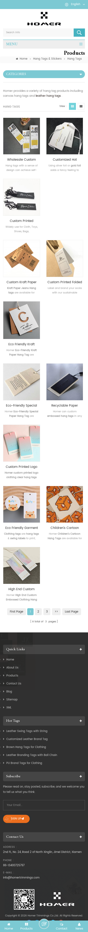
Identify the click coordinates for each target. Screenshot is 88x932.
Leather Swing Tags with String (26, 731)
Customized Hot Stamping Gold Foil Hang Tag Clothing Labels (64, 159)
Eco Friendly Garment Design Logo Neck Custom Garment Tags (21, 528)
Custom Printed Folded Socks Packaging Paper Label (64, 282)
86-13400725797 (14, 865)
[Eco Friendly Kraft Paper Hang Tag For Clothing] (21, 320)
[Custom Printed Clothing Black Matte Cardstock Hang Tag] (21, 197)
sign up (16, 819)
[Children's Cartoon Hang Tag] (64, 504)
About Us (12, 668)
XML (8, 708)
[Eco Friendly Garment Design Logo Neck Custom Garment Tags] (21, 504)
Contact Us (13, 684)
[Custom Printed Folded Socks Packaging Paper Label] (64, 258)
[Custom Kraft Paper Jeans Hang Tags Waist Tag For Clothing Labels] (21, 258)
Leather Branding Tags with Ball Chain (31, 755)
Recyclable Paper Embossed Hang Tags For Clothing (64, 405)
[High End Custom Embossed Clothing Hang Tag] (21, 565)
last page (71, 611)
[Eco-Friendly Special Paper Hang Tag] (21, 382)
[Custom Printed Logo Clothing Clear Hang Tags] (21, 443)
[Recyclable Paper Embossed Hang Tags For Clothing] (64, 382)
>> (56, 611)
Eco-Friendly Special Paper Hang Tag (21, 405)
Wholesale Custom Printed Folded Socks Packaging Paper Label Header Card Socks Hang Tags (21, 159)
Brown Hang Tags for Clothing (26, 747)
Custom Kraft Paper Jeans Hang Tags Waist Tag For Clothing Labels (21, 282)
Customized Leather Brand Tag (27, 739)
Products (12, 676)
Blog (9, 692)
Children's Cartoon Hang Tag (65, 528)
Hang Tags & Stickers (47, 59)
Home (23, 59)
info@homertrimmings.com (21, 878)
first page (16, 611)
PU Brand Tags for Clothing (24, 763)
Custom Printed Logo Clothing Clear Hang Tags (21, 467)
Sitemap (12, 700)
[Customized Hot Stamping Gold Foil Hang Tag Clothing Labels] (64, 136)
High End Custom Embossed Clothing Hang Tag (21, 589)
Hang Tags (74, 59)
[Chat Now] (44, 924)
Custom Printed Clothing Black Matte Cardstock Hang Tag (21, 221)
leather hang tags (48, 95)
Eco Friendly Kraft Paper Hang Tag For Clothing (21, 344)
